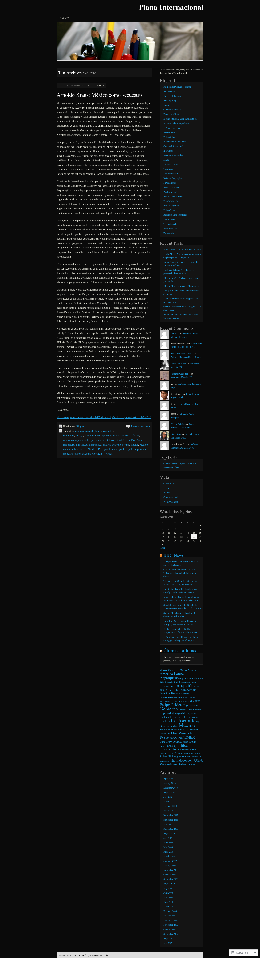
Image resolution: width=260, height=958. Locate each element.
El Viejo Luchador (171, 127)
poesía (192, 741)
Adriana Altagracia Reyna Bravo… (186, 356)
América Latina (172, 673)
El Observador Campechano (176, 123)
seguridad (179, 756)
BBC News (173, 555)
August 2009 (169, 833)
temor (77, 453)
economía (167, 697)
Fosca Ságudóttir (178, 363)
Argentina (184, 678)
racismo (182, 749)
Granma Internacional (173, 146)
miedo (66, 449)
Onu (169, 733)
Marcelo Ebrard (120, 444)
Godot (120, 440)
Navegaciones (169, 182)
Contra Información (172, 109)
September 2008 (170, 878)
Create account (170, 483)
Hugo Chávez (194, 709)
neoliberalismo (193, 729)
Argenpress (169, 677)
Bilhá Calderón (166, 681)
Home (64, 17)
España (175, 701)
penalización (110, 449)
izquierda (164, 717)
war (193, 764)
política (123, 449)
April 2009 (168, 851)
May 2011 (168, 824)
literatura (164, 726)
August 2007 (169, 938)
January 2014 (169, 783)
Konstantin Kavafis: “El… (183, 377)
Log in (166, 487)
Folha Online (169, 136)
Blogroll (80, 426)
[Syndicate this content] (161, 555)
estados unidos (187, 701)
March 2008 (169, 906)
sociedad (196, 756)
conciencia (90, 435)
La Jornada (168, 168)
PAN (180, 737)
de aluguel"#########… (182, 353)
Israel (193, 713)
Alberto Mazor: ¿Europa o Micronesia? (181, 285)
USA (198, 760)
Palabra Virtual (170, 191)
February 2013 (170, 805)
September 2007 (170, 933)
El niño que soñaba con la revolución (180, 118)
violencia (97, 453)
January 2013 (169, 810)
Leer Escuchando (171, 173)
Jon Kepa (167, 159)
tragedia (86, 453)
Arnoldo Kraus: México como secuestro (99, 94)
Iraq (188, 713)
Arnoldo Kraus (93, 431)
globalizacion (192, 705)
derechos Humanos (171, 693)
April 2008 (168, 901)
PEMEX (188, 737)
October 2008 (169, 874)
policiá (132, 449)
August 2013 (169, 792)
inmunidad (82, 444)
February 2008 (170, 910)
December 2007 (170, 920)
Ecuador (179, 697)
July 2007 (167, 942)
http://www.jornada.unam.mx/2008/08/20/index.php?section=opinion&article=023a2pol (104, 417)
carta (194, 682)
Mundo (91, 449)
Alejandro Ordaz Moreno (182, 670)
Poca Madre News (171, 200)
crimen (197, 686)
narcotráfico (180, 729)
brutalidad (68, 435)
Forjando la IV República (174, 141)
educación (68, 440)
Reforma (191, 749)
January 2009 (169, 865)
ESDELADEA (170, 132)
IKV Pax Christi (134, 440)
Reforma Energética (170, 753)
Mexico (144, 444)
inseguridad (95, 444)
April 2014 (168, 778)
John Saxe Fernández (173, 155)
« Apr (162, 547)
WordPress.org (170, 228)
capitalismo (186, 681)
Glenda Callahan (178, 424)
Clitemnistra (69, 85)
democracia (188, 689)
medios (134, 444)
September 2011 (170, 819)
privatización (169, 749)
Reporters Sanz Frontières (175, 214)
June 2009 (168, 842)
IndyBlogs (168, 150)
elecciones (165, 701)
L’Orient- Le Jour (171, 164)
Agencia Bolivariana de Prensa (177, 86)
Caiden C (175, 333)
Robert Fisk (167, 756)
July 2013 (167, 796)
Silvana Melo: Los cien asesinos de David (182, 249)
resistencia (196, 752)
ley (197, 721)
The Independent (171, 223)
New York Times (171, 187)
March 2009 (169, 856)
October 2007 (169, 929)
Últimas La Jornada (181, 650)
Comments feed (170, 497)
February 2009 (170, 860)
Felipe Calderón (95, 440)
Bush (177, 681)
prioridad (142, 449)
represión (185, 753)
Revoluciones (169, 219)
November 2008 (170, 869)
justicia (107, 444)
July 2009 (167, 837)
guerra (182, 709)
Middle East (166, 729)
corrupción (103, 435)
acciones (79, 431)
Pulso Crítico (169, 210)
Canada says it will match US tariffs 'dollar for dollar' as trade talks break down (179, 573)
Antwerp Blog (169, 100)
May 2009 (168, 847)
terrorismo (164, 760)
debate (177, 689)
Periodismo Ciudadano (173, 196)
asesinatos (108, 431)
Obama (163, 733)
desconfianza (132, 435)
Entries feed (168, 492)
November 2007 (170, 924)
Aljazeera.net (169, 91)
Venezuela (166, 764)
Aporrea (167, 104)
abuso (163, 670)
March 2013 (169, 801)
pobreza (177, 741)
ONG (100, 449)
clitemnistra (176, 434)
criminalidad (117, 435)
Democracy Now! (171, 114)
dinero (186, 693)
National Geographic (172, 178)
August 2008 (169, 883)
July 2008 (167, 888)
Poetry (163, 746)
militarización (78, 449)
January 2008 (169, 915)
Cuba (170, 690)
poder (185, 741)
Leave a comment (140, 426)
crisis (163, 689)
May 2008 (168, 897)
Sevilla (188, 756)
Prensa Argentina (171, 205)
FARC (197, 701)
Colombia (166, 686)
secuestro (68, 453)
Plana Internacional (171, 6)
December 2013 (170, 787)
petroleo (166, 741)
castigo (79, 435)
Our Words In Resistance (176, 735)
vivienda (107, 453)
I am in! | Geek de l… (180, 373)
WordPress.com (170, 501)
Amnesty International (173, 95)
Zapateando (168, 232)
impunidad (69, 444)
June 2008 (168, 892)
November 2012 (170, 815)
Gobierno (111, 440)
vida (175, 764)
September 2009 (170, 828)
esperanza (80, 440)
